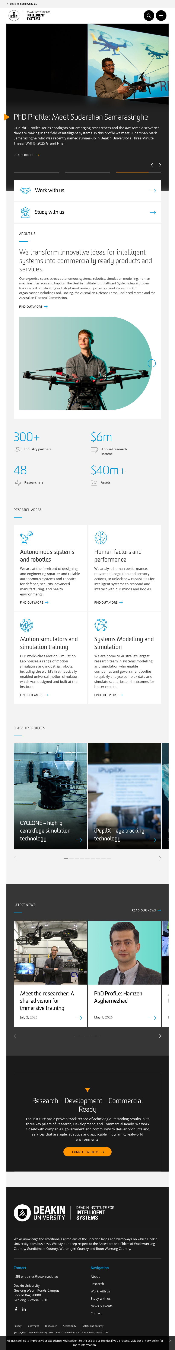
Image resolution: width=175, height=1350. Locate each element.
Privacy (18, 1325)
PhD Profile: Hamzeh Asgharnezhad (118, 997)
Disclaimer (51, 1325)
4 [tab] (82, 858)
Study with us (101, 1298)
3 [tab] (77, 858)
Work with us (100, 1291)
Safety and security (93, 1325)
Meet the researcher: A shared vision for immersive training (47, 1001)
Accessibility (69, 1325)
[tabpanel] (50, 796)
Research (97, 1284)
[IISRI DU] (24, 1309)
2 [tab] (71, 858)
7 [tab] (98, 858)
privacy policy (150, 1341)
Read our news (144, 910)
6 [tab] (93, 858)
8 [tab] (103, 858)
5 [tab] (87, 858)
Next (159, 165)
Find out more (25, 154)
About (95, 1276)
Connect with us (85, 1152)
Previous (152, 165)
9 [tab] (109, 858)
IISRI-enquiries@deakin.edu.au (36, 1276)
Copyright (33, 1325)
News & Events (101, 1306)
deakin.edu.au (28, 4)
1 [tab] (66, 858)
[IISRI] (16, 1309)
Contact (96, 1313)
